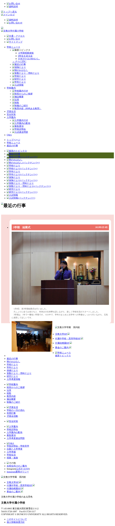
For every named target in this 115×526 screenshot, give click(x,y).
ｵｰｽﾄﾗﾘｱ (25, 469)
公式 (18, 469)
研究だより (12, 376)
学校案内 (11, 88)
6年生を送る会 (25, 56)
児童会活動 (12, 416)
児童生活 (11, 111)
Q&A (9, 135)
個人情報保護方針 (16, 522)
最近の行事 (12, 145)
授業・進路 (12, 458)
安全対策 (11, 114)
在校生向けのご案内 (17, 466)
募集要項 (11, 435)
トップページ (13, 140)
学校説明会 (12, 429)
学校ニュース (13, 47)
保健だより (12, 370)
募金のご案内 (62, 347)
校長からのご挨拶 (16, 387)
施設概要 (11, 399)
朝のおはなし (13, 361)
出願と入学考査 (14, 449)
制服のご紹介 (13, 402)
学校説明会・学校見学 (18, 446)
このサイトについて (17, 519)
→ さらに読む (19, 61)
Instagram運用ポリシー (18, 472)
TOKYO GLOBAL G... (29, 59)
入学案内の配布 (14, 432)
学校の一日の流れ (16, 410)
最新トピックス (63, 355)
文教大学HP (61, 334)
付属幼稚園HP (62, 343)
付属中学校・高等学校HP (68, 338)
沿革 (9, 390)
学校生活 (11, 455)
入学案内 (11, 117)
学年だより (12, 367)
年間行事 (11, 413)
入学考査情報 (13, 379)
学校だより (12, 364)
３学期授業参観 (26, 53)
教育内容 (11, 396)
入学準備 (11, 452)
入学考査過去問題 (16, 438)
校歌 (9, 393)
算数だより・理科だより (19, 373)
